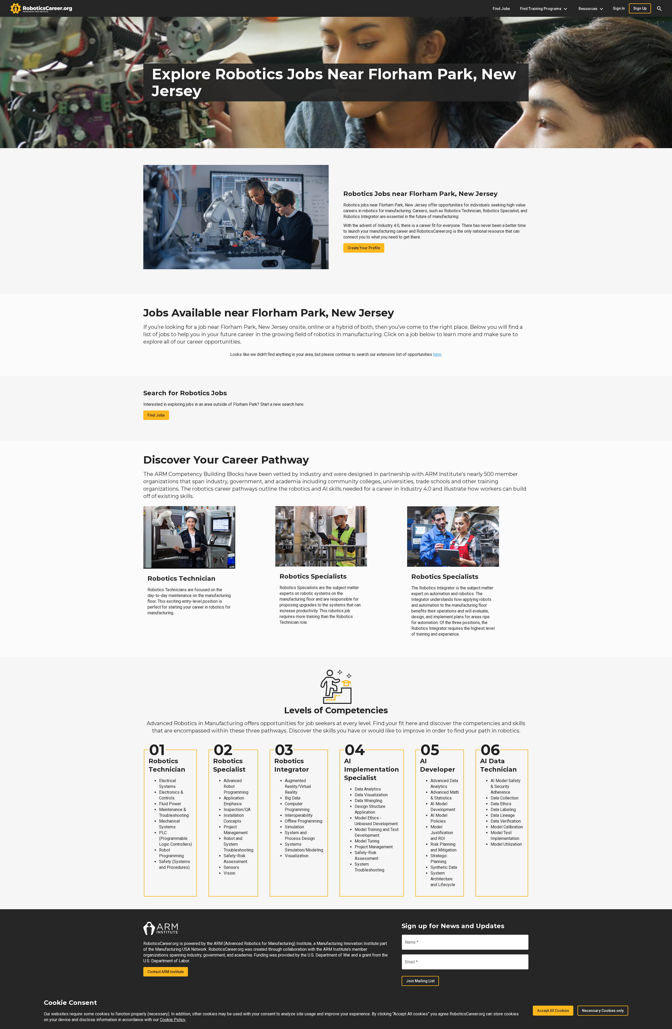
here (437, 354)
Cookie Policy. (173, 1019)
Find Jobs (156, 415)
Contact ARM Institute (166, 972)
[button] (659, 8)
